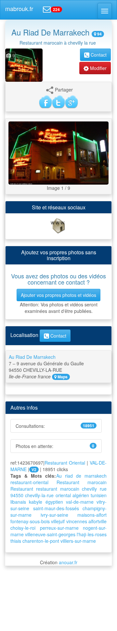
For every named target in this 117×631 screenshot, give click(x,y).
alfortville (97, 521)
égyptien (54, 501)
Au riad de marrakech (81, 475)
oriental (63, 495)
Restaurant (21, 488)
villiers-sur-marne (78, 541)
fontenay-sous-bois (30, 521)
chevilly (89, 488)
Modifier (98, 68)
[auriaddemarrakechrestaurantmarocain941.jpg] (58, 152)
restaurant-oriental (29, 482)
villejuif (58, 521)
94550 (16, 495)
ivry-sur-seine (54, 515)
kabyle (35, 501)
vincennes (76, 521)
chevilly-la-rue (39, 495)
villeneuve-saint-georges (50, 534)
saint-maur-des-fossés (56, 508)
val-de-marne (80, 501)
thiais (15, 541)
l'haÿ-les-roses (92, 534)
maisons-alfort (92, 515)
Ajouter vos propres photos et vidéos (58, 295)
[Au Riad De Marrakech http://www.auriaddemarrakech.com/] (58, 225)
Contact (98, 54)
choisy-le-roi (22, 528)
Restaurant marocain (82, 482)
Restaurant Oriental (65, 462)
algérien (80, 495)
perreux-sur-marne (59, 528)
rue (103, 488)
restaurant (46, 488)
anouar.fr (68, 562)
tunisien (99, 495)
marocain (69, 488)
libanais (18, 501)
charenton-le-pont (40, 541)
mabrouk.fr (19, 8)
